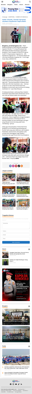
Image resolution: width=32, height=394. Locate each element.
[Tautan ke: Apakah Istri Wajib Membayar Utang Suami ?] (5, 262)
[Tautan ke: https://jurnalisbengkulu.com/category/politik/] (29, 346)
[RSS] (21, 166)
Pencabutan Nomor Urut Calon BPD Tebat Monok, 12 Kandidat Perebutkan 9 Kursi (23, 183)
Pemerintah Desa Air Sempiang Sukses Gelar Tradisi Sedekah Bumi (22, 195)
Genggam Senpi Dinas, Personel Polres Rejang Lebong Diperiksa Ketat (19, 253)
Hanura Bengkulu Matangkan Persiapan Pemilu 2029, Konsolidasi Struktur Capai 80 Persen (16, 373)
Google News (18, 391)
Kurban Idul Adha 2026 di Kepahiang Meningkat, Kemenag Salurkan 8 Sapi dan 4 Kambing (23, 208)
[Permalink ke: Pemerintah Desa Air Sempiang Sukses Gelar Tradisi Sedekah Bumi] (23, 190)
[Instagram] (13, 166)
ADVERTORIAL (5, 24)
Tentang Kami (21, 389)
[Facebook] (10, 166)
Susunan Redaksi (17, 390)
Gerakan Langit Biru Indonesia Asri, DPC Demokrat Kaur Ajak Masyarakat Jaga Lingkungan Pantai (16, 367)
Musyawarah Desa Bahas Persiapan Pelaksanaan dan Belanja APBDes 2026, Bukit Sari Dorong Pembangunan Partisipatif (8, 195)
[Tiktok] (19, 166)
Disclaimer (25, 390)
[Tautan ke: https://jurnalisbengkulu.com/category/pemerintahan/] (29, 306)
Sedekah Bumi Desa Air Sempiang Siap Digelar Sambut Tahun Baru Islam (8, 208)
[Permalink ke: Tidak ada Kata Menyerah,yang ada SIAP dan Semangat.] (8, 177)
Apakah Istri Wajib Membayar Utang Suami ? (19, 260)
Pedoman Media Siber (6, 390)
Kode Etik (3, 391)
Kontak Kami (10, 391)
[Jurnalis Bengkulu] (16, 1)
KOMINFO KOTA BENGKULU (13, 24)
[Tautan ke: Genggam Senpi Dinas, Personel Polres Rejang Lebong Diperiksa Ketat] (5, 254)
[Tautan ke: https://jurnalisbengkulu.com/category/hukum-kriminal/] (29, 249)
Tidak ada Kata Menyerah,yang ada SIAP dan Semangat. (8, 183)
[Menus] (2, 1)
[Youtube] (16, 166)
